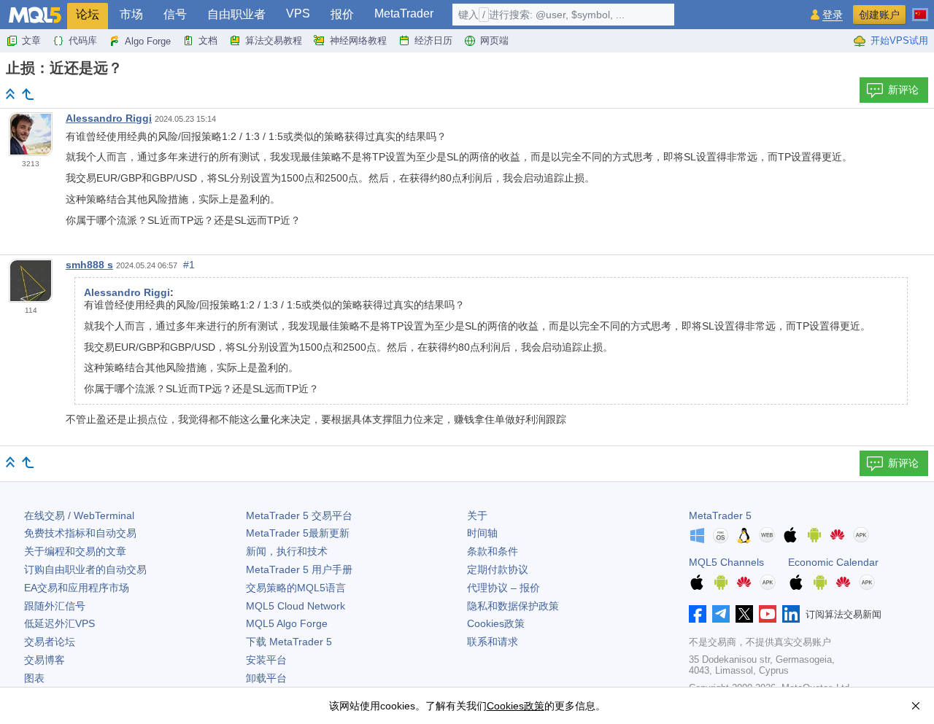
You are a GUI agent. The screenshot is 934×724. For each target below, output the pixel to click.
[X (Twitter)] (744, 614)
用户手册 (299, 569)
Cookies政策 (496, 623)
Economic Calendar (833, 562)
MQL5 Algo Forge (287, 623)
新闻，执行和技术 (287, 551)
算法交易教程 (273, 40)
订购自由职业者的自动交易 (85, 569)
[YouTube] (767, 614)
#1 (189, 264)
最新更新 (298, 533)
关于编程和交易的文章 (75, 551)
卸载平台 (266, 678)
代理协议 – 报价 (503, 587)
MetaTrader (403, 13)
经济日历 (433, 40)
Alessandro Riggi (109, 118)
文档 (207, 40)
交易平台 (299, 515)
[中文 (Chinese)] (920, 8)
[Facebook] (697, 614)
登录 (832, 14)
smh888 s (89, 264)
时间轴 (482, 533)
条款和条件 (492, 551)
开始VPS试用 (899, 40)
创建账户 (879, 14)
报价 (342, 14)
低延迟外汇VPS (59, 623)
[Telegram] (721, 614)
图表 (34, 678)
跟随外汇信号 (54, 606)
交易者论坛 (49, 641)
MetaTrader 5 (720, 515)
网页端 (494, 40)
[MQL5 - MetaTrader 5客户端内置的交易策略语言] (35, 15)
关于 (477, 515)
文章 (31, 40)
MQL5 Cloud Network (295, 606)
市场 (131, 14)
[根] (10, 93)
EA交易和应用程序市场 (76, 587)
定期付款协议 (497, 569)
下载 (289, 641)
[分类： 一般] (28, 94)
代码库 (83, 40)
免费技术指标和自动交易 (80, 533)
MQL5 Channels (726, 562)
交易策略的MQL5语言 (296, 587)
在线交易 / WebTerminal (79, 515)
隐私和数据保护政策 (513, 606)
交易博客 (44, 660)
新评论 (903, 90)
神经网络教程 (358, 40)
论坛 (87, 14)
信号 (175, 14)
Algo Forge (148, 41)
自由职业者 (236, 14)
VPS (298, 13)
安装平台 (266, 660)
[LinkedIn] (791, 614)
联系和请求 (492, 641)
